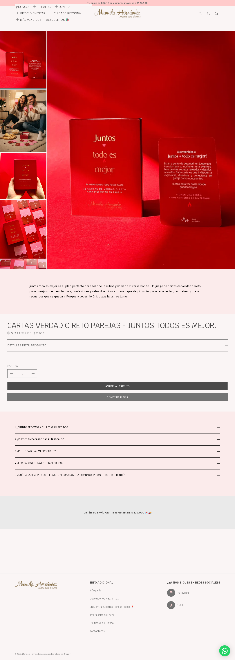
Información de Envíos (102, 615)
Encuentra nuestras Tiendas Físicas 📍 (112, 606)
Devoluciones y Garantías (104, 598)
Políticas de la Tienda (102, 623)
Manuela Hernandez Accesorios (36, 654)
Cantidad (13, 366)
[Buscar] (200, 13)
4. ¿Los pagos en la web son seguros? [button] (39, 463)
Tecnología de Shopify (60, 654)
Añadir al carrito (117, 386)
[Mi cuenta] (208, 13)
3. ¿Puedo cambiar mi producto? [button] (35, 451)
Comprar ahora (117, 397)
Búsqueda (95, 590)
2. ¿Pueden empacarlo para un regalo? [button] (39, 439)
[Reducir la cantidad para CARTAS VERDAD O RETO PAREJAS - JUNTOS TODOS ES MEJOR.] (12, 374)
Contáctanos (97, 631)
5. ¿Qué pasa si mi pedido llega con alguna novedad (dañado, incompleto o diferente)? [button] (70, 475)
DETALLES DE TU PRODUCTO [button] (26, 345)
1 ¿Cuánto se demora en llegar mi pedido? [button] (41, 427)
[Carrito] (216, 13)
